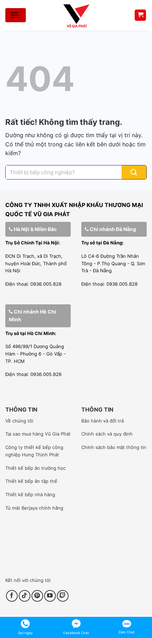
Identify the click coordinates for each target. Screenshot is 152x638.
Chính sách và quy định (107, 434)
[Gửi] (134, 172)
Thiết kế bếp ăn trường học (35, 468)
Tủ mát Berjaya (21, 508)
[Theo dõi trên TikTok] (24, 596)
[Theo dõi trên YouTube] (50, 596)
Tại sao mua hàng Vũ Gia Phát (38, 434)
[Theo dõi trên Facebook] (12, 596)
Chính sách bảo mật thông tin (113, 447)
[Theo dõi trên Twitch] (63, 596)
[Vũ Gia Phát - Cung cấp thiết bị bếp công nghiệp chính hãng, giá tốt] (76, 15)
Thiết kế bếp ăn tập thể (31, 481)
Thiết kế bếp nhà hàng (30, 494)
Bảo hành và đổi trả (102, 421)
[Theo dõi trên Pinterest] (37, 596)
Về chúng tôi (19, 421)
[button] (140, 15)
